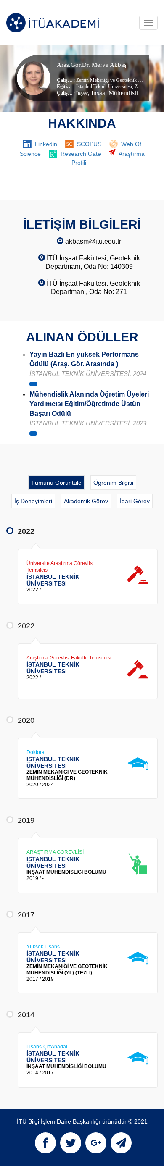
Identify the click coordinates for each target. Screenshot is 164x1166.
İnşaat (82, 93)
